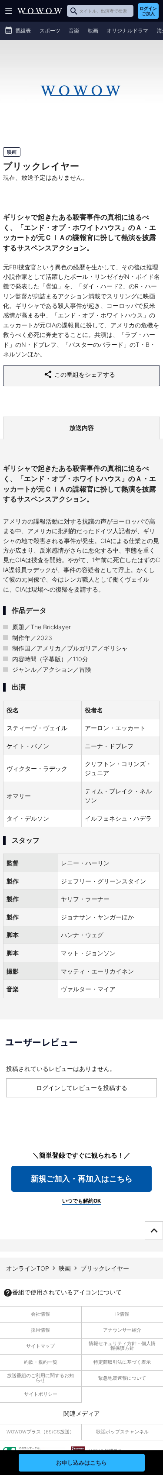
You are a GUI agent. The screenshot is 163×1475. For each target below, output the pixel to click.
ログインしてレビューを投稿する (81, 1087)
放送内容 (82, 427)
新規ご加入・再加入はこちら (82, 1178)
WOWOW (39, 11)
